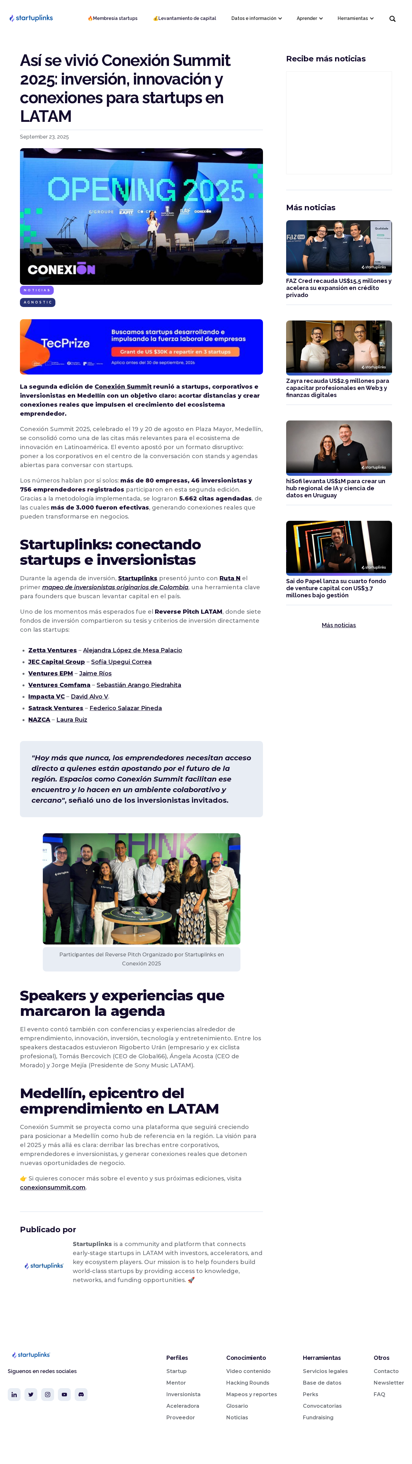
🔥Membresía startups (112, 18)
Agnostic (38, 302)
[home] (31, 18)
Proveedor (180, 1417)
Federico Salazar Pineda (125, 708)
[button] (256, 18)
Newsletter (389, 1383)
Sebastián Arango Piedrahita (139, 685)
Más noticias (339, 625)
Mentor (176, 1383)
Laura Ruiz (71, 719)
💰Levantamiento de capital (184, 18)
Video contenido (248, 1371)
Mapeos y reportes (251, 1394)
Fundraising (318, 1417)
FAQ (379, 1394)
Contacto (386, 1371)
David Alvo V (89, 696)
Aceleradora (182, 1406)
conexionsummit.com (53, 1187)
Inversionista (183, 1394)
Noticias (37, 290)
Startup (176, 1371)
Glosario (237, 1406)
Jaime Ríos (95, 673)
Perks (310, 1394)
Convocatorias (322, 1406)
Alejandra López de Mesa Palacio (132, 650)
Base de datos (322, 1383)
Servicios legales (325, 1371)
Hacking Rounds (247, 1383)
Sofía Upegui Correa (121, 661)
